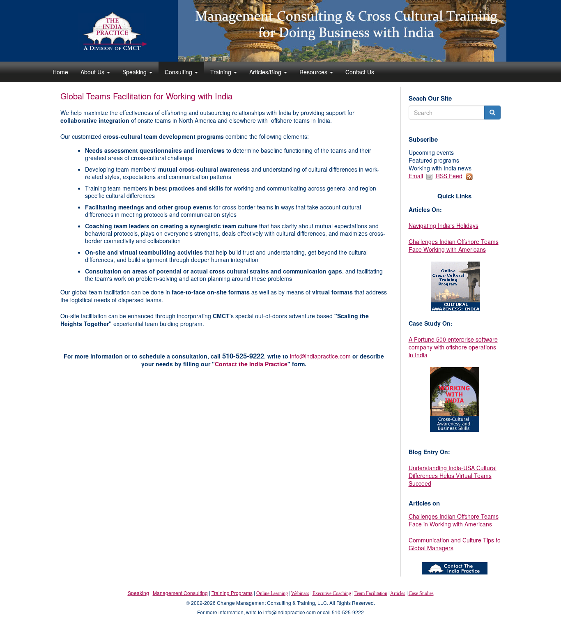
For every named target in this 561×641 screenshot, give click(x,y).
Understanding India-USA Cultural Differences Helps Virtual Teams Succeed (453, 475)
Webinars (300, 593)
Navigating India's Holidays (443, 225)
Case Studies (421, 593)
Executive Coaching (332, 593)
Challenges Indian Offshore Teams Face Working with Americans (454, 245)
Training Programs (232, 592)
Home (60, 72)
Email (416, 176)
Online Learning (272, 593)
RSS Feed (449, 176)
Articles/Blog (266, 72)
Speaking (135, 72)
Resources (314, 72)
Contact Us (359, 72)
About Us (93, 72)
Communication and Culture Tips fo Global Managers (455, 544)
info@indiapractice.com (320, 356)
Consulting (179, 72)
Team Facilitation (370, 593)
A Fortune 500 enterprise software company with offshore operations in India (453, 347)
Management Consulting (180, 592)
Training (221, 72)
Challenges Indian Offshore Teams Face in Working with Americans (454, 520)
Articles (397, 593)
